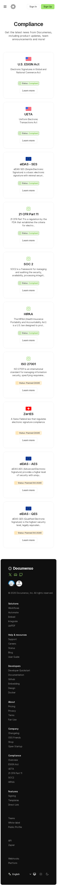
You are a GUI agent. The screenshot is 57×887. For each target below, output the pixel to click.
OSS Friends (14, 737)
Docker (12, 692)
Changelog (13, 733)
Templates (13, 800)
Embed (11, 616)
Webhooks (13, 858)
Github (11, 679)
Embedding (14, 683)
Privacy (12, 710)
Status (11, 648)
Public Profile (15, 827)
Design (11, 688)
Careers (12, 643)
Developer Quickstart (19, 670)
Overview (13, 760)
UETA (11, 768)
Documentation (16, 674)
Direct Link (13, 804)
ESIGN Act (13, 764)
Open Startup (15, 746)
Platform (12, 863)
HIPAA (11, 782)
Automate (13, 612)
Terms (11, 715)
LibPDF (11, 625)
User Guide (13, 657)
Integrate (13, 621)
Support (12, 639)
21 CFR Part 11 (15, 773)
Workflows (13, 608)
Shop (11, 742)
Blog (10, 652)
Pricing (11, 706)
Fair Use (12, 719)
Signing (12, 796)
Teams (11, 818)
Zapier (11, 845)
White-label (14, 822)
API (10, 840)
